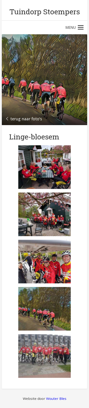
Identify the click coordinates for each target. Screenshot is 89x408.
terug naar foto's (26, 118)
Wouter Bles (56, 398)
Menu (70, 27)
